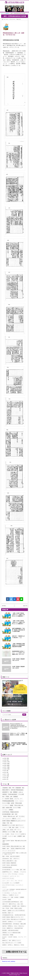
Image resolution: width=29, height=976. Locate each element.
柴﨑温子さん (10, 928)
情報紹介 (4, 910)
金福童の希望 (9, 807)
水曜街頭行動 (5, 935)
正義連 (4, 823)
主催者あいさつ (6, 897)
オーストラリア (11, 850)
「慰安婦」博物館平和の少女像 (17, 848)
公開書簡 (22, 897)
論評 (20, 831)
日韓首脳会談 (16, 923)
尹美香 (7, 796)
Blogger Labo (17, 974)
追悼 (8, 848)
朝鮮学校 (4, 926)
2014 (5, 779)
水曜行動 (4, 794)
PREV (4, 605)
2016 (5, 776)
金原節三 (4, 945)
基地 (18, 904)
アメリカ (22, 827)
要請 (13, 827)
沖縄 (10, 827)
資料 (21, 869)
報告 (23, 787)
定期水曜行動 (5, 858)
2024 (5, 761)
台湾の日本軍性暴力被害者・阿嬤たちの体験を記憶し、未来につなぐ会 (14, 853)
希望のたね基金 (18, 908)
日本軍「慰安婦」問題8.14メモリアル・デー (12, 917)
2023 (5, 763)
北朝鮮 (9, 899)
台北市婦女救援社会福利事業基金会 (10, 901)
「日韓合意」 (16, 872)
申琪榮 (11, 935)
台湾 (8, 829)
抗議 (3, 807)
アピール (4, 874)
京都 (12, 897)
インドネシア (5, 805)
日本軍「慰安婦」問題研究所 (9, 863)
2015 (5, 777)
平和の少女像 (18, 803)
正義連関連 (5, 787)
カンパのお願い (6, 834)
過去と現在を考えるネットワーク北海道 (11, 942)
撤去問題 (4, 912)
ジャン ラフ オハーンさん (8, 885)
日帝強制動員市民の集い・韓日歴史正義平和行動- (14, 915)
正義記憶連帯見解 (18, 928)
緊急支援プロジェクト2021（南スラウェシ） (12, 825)
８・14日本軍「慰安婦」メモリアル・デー (12, 798)
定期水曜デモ (5, 792)
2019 (5, 770)
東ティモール (17, 829)
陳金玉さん (16, 945)
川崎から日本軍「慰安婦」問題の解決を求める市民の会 (14, 841)
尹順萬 (11, 908)
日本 (16, 814)
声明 (13, 787)
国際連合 (4, 838)
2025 (5, 760)
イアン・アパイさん (12, 874)
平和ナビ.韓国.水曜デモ (7, 860)
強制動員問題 (5, 844)
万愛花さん (5, 895)
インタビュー (5, 876)
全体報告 (16, 897)
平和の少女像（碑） (19, 805)
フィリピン (5, 809)
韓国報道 (15, 796)
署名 (17, 831)
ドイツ (19, 818)
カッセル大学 (5, 883)
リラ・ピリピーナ (6, 818)
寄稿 (3, 908)
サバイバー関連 (6, 803)
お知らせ (21, 792)
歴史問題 (4, 930)
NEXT (24, 605)
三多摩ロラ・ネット (13, 895)
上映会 (4, 829)
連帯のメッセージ (16, 940)
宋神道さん (23, 906)
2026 (5, 758)
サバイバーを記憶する (20, 834)
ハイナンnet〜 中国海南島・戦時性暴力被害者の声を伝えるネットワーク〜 (14, 890)
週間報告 (15, 792)
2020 (5, 769)
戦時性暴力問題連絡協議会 (17, 790)
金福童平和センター (7, 872)
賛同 (10, 940)
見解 (11, 792)
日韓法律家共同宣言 (7, 923)
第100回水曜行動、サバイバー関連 (10, 869)
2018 (5, 772)
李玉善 (4, 928)
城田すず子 (5, 904)
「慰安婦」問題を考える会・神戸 (10, 816)
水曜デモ (14, 818)
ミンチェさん (14, 893)
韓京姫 (22, 945)
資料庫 (19, 19)
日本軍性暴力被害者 (7, 867)
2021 (5, 767)
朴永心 (15, 926)
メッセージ (5, 827)
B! (14, 599)
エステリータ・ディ (14, 876)
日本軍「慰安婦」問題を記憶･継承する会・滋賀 (13, 846)
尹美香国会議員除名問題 (8, 801)
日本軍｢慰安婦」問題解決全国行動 (10, 812)
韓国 (10, 787)
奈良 (22, 904)
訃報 (11, 796)
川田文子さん (16, 858)
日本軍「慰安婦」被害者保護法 (9, 865)
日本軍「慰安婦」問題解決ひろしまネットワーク (13, 820)
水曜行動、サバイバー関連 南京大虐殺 (11, 932)
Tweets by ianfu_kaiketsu (8, 961)
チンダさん (21, 816)
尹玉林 (7, 908)
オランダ (4, 850)
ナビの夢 (4, 836)
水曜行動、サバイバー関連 (8, 831)
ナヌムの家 (21, 794)
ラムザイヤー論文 (12, 836)
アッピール (23, 872)
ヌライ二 (4, 887)
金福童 (11, 805)
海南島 (4, 848)
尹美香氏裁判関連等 (12, 794)
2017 (5, 774)
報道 (11, 823)
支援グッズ (10, 912)
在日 (21, 901)
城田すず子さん (12, 904)
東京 (3, 796)
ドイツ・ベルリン (19, 801)
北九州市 (4, 899)
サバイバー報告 (17, 807)
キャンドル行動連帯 (14, 883)
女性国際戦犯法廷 (6, 906)
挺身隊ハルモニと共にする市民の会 (16, 910)
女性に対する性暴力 (14, 856)
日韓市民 (4, 921)
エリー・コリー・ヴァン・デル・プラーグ (12, 880)
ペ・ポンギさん (6, 893)
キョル (12, 834)
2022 (5, 765)
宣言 (11, 858)
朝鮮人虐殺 (23, 923)
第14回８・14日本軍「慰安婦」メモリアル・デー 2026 (14, 937)
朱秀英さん (10, 926)
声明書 (7, 856)
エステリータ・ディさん (8, 878)
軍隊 (24, 869)
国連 (3, 856)
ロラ (19, 893)
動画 (24, 836)
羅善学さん (5, 940)
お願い (17, 827)
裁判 (13, 814)
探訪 (16, 860)
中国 (8, 823)
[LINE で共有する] (21, 599)
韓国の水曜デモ (6, 790)
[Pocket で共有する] (18, 599)
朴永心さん (21, 926)
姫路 (18, 906)
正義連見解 (18, 787)
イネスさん (21, 874)
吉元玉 (11, 829)
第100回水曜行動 (6, 814)
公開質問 (19, 836)
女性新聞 (14, 906)
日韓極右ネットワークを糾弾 (14, 921)
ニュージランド (19, 885)
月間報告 (11, 809)
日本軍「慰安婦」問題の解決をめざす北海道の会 (13, 919)
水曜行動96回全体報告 (13, 930)
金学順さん (10, 945)
